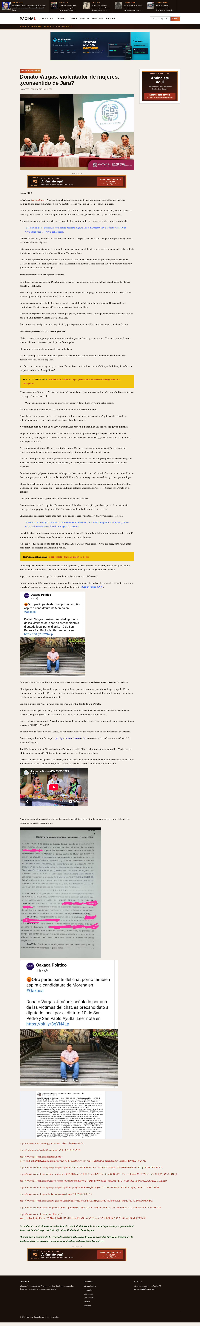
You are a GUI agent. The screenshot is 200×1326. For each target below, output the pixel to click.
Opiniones (97, 19)
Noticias (84, 19)
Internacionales (90, 1286)
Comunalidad (46, 19)
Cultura (110, 19)
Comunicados (89, 1298)
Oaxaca (73, 19)
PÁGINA (28, 19)
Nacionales (88, 1290)
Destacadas (88, 1294)
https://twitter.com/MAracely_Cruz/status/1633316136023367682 (52, 1143)
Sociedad (87, 1306)
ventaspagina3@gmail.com (145, 1289)
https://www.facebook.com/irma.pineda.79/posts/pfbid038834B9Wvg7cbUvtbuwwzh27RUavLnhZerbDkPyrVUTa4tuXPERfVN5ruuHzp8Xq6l (90, 1207)
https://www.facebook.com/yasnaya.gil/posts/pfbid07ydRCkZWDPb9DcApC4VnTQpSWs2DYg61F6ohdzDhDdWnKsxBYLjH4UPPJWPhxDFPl (91, 1167)
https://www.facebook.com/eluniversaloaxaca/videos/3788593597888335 (56, 1194)
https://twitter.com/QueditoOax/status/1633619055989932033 (50, 1150)
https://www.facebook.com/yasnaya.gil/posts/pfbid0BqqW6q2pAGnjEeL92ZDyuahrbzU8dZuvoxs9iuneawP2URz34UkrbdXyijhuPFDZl (86, 1200)
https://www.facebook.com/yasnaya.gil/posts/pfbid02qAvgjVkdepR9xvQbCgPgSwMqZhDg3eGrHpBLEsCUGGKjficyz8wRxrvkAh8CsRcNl (89, 1187)
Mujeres (61, 19)
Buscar (175, 19)
